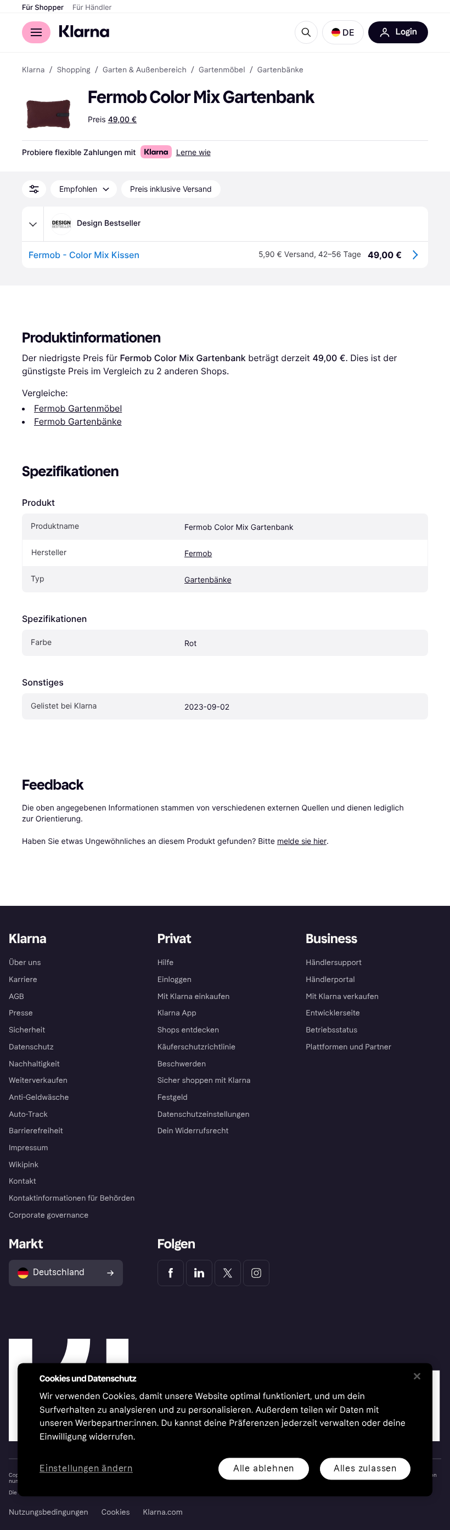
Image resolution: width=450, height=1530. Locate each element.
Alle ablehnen (263, 1468)
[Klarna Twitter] (228, 1273)
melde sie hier (302, 841)
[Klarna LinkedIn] (199, 1273)
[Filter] (34, 189)
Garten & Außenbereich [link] (145, 70)
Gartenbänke (208, 580)
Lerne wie (193, 152)
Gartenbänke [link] (280, 70)
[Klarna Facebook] (171, 1273)
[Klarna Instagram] (256, 1273)
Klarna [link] (33, 70)
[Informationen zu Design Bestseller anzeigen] (33, 224)
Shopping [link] (74, 70)
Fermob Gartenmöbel (78, 408)
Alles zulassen (365, 1468)
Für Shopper (43, 7)
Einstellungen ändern (86, 1469)
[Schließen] (417, 1376)
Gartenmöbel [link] (222, 70)
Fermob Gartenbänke (78, 421)
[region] (225, 1429)
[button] (343, 32)
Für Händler (91, 7)
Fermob (198, 553)
